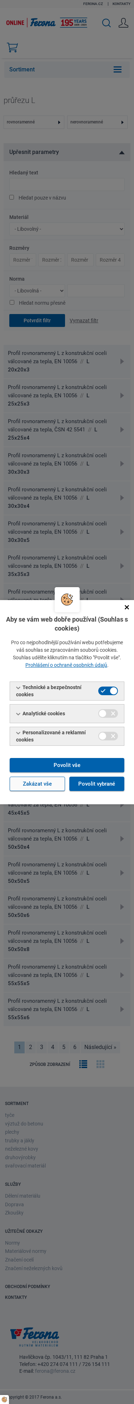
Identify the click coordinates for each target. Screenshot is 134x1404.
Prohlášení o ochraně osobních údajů (66, 665)
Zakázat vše (37, 784)
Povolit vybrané (96, 784)
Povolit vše (67, 765)
